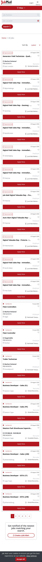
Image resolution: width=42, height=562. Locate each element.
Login (31, 3)
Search (6, 26)
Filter (21, 8)
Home (4, 38)
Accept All (21, 559)
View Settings (31, 556)
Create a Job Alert (21, 535)
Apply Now (21, 72)
